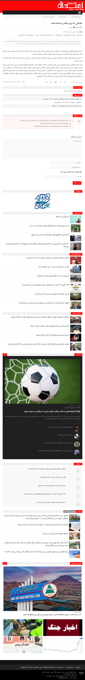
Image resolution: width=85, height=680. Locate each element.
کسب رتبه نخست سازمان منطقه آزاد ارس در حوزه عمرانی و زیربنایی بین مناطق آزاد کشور (52, 614)
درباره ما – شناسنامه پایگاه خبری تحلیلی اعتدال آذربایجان (41, 667)
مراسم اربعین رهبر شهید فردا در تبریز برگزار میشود (52, 335)
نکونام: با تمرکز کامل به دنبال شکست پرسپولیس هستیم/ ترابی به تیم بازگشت (44, 302)
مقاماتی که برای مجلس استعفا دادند (66, 23)
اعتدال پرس (21, 35)
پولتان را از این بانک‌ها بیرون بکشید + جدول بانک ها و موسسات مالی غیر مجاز (43, 524)
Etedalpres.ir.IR (63, 678)
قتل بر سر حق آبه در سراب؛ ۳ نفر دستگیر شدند (67, 102)
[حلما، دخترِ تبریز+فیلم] (22, 627)
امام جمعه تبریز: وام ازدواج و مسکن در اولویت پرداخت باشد (49, 326)
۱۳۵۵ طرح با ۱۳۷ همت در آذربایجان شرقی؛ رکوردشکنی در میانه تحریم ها (45, 284)
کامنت (66, 511)
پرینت (71, 27)
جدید (72, 511)
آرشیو (4, 354)
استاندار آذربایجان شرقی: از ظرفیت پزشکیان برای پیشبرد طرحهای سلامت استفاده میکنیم (40, 317)
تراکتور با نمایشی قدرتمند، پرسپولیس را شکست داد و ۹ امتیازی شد (61, 99)
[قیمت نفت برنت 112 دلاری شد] (62, 644)
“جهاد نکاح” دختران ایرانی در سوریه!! (55, 533)
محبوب (79, 511)
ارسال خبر (69, 667)
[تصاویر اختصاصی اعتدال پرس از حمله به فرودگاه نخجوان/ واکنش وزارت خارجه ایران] (22, 644)
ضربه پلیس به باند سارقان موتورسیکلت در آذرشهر (66, 106)
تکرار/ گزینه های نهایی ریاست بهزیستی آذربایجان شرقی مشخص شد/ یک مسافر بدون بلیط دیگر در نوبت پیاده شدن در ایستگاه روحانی (36, 544)
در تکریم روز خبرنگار (62, 216)
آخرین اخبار (46, 17)
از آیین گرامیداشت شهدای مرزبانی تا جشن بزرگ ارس (52, 293)
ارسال (77, 27)
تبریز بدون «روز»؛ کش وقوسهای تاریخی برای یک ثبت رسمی (49, 225)
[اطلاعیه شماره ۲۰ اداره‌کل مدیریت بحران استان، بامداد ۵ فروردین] (62, 627)
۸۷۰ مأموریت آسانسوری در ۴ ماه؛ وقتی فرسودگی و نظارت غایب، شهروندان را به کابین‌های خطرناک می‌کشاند (37, 245)
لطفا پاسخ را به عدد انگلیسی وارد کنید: (71, 172)
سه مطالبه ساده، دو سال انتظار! (65, 435)
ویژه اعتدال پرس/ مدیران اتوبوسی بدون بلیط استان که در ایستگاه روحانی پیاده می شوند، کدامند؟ (36, 551)
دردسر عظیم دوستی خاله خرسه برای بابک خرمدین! (60, 427)
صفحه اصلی (62, 17)
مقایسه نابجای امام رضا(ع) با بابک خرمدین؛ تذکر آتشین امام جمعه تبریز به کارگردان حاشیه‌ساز (38, 344)
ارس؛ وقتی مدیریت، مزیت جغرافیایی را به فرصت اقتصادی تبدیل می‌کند (55, 451)
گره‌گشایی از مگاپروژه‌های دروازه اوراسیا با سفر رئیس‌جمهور (50, 234)
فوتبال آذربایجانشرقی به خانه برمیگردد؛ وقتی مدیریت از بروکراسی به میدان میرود (52, 411)
